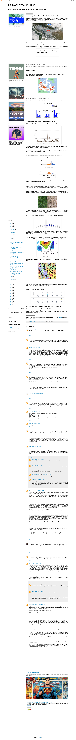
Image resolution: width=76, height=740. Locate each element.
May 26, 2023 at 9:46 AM (39, 479)
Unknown (31, 563)
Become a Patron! (12, 84)
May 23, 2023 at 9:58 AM (36, 338)
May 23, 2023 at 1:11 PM (40, 362)
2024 (11, 225)
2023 (11, 226)
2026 (11, 222)
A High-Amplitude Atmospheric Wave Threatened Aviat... (16, 272)
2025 (11, 223)
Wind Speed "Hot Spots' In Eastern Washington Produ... (16, 240)
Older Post (66, 667)
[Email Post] (46, 321)
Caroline (30, 401)
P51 (29, 543)
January (12, 281)
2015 (11, 293)
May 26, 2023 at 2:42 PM (47, 584)
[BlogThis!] (49, 321)
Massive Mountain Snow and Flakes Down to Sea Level (42, 702)
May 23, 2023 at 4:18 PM (40, 375)
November (13, 229)
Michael (30, 423)
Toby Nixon (31, 393)
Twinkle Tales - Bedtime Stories (15, 328)
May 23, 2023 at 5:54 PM (38, 393)
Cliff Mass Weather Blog (21, 5)
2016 (11, 292)
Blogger (40, 737)
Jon (32, 465)
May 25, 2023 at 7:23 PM (37, 563)
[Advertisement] (16, 45)
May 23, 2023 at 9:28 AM (37, 329)
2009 (11, 302)
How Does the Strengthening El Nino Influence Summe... (16, 267)
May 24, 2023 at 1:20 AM (36, 423)
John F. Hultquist (32, 362)
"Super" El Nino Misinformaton (32, 672)
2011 (11, 299)
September (13, 232)
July (11, 235)
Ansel (30, 338)
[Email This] (48, 321)
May (11, 238)
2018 (11, 289)
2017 (11, 290)
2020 (11, 286)
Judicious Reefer (32, 604)
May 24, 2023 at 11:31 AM (39, 459)
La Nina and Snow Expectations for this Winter (40, 707)
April (11, 276)
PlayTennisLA (12, 327)
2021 (11, 284)
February (12, 279)
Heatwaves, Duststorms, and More (16, 263)
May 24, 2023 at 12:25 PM (35, 543)
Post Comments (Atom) (35, 668)
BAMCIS (30, 347)
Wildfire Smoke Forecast (14, 256)
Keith (30, 556)
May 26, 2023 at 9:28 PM (39, 591)
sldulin (30, 411)
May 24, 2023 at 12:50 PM (36, 556)
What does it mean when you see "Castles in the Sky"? (16, 248)
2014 (11, 295)
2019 (11, 287)
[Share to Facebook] (51, 321)
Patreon (60, 317)
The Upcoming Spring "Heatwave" (16, 264)
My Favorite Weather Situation (15, 260)
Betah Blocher (31, 490)
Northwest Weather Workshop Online (17, 252)
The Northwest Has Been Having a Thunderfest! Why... (16, 269)
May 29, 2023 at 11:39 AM (40, 604)
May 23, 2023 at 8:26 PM (36, 411)
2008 (11, 304)
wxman (30, 446)
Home (48, 667)
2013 (11, 296)
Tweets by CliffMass (12, 217)
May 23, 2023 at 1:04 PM (36, 347)
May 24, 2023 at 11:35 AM (39, 490)
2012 (11, 298)
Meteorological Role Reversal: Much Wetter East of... (16, 254)
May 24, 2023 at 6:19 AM (36, 430)
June (12, 237)
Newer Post (29, 667)
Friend (33, 459)
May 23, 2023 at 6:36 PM (37, 401)
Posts (11, 333)
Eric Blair (30, 329)
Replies (31, 457)
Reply (30, 335)
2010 (11, 301)
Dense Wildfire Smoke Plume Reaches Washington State (15, 258)
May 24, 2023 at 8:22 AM (36, 446)
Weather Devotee (32, 375)
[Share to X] (50, 321)
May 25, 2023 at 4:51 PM (47, 474)
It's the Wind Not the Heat (14, 261)
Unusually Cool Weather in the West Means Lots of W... (16, 243)
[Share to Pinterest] (52, 321)
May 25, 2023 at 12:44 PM (38, 465)
